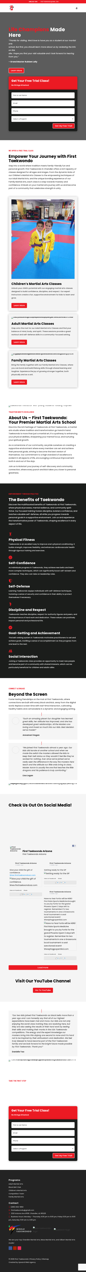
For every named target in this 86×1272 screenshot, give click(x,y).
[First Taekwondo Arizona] (15, 849)
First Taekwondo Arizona (26, 863)
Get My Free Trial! (63, 125)
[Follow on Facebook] (10, 1248)
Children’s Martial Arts (18, 1190)
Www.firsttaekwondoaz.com (22, 875)
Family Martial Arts (16, 1197)
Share (25, 890)
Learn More (16, 70)
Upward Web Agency (27, 1262)
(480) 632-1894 (17, 1207)
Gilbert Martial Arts (67, 1240)
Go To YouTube (43, 990)
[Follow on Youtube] (15, 1248)
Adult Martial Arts (16, 1184)
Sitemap (45, 1259)
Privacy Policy (35, 1259)
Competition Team (16, 1194)
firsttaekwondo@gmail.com (22, 1210)
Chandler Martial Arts (31, 1240)
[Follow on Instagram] (19, 1248)
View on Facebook (16, 890)
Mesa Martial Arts (48, 1240)
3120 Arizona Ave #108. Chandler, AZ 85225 (28, 1213)
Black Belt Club (15, 1187)
